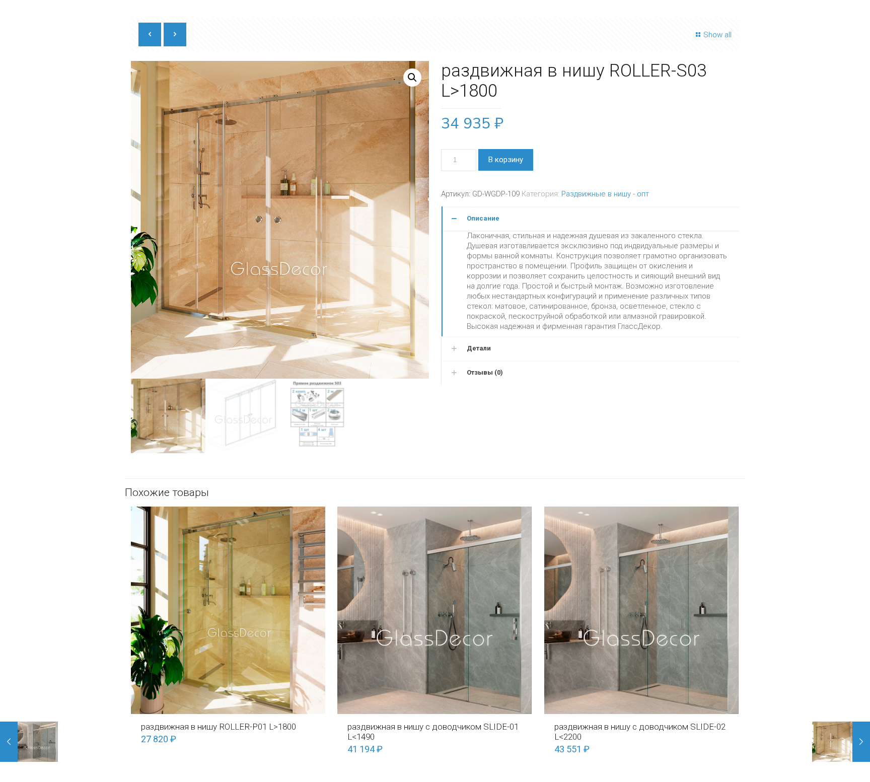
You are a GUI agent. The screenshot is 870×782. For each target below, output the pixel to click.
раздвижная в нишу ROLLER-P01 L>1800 (218, 727)
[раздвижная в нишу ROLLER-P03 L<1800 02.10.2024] (841, 742)
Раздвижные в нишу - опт (605, 193)
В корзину (505, 159)
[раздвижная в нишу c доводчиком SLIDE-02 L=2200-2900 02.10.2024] (29, 742)
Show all (717, 34)
